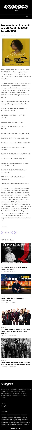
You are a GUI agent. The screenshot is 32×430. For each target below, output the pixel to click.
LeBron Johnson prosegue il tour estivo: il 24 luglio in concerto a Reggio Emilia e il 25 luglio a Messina (15, 363)
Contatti (3, 403)
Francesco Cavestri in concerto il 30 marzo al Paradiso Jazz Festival (14, 268)
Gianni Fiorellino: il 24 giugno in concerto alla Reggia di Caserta (14, 299)
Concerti (4, 226)
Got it (21, 428)
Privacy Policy (4, 406)
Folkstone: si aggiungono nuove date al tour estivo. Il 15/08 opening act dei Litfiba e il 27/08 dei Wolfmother (15, 331)
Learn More (13, 428)
